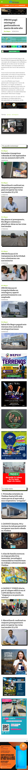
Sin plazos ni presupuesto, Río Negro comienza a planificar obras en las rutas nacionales (13, 222)
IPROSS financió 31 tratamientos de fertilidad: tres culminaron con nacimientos (13, 257)
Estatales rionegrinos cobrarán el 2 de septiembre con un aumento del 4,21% (13, 155)
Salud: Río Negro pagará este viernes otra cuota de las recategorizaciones (13, 326)
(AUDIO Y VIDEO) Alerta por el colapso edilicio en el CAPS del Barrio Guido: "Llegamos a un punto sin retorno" (13, 592)
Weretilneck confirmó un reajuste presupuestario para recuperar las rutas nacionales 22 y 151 (12, 188)
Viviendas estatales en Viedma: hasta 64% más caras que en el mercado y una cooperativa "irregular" (13, 497)
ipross (9, 114)
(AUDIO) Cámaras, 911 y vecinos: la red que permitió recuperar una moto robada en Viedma (13, 527)
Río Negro (7, 31)
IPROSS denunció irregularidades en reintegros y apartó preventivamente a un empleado (11, 292)
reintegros (15, 114)
